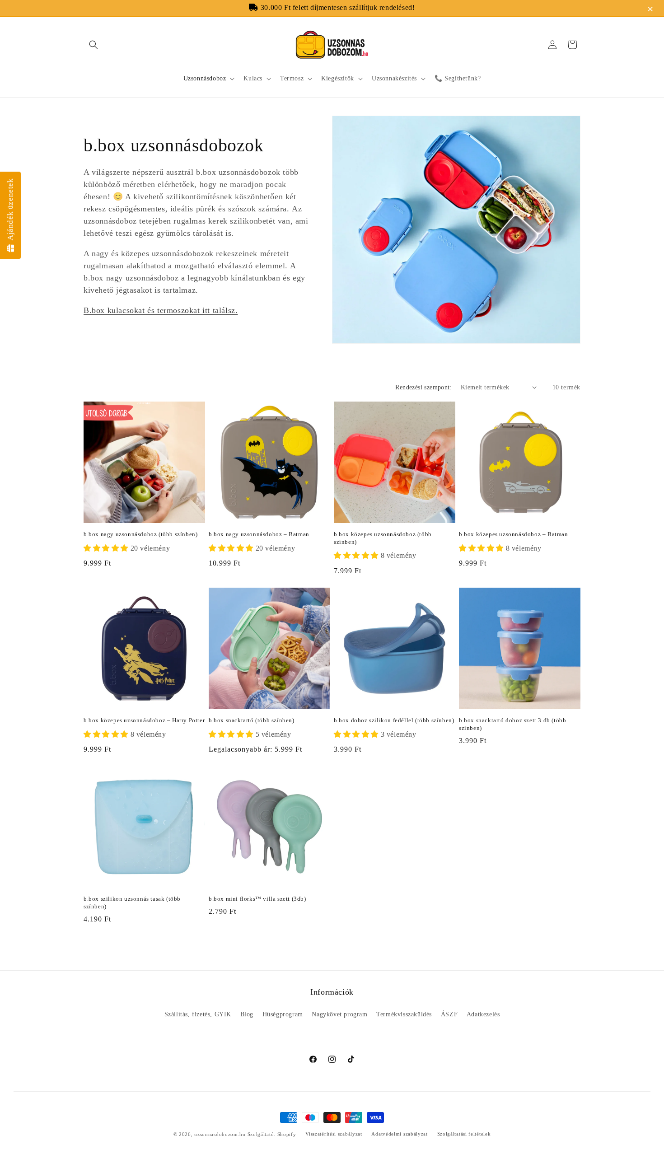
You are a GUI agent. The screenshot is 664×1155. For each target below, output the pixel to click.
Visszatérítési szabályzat (333, 1133)
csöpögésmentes (136, 208)
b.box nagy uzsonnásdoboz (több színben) (140, 534)
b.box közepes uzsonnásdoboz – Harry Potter (144, 720)
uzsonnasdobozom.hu (220, 1134)
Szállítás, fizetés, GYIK (197, 1014)
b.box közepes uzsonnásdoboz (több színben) (383, 538)
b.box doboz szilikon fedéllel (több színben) (394, 720)
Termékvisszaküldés (404, 1014)
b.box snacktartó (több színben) (252, 720)
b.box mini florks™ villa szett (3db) (257, 898)
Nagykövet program (339, 1014)
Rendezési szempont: (423, 387)
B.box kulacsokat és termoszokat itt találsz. (161, 310)
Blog (246, 1014)
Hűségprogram (282, 1014)
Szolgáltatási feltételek (464, 1133)
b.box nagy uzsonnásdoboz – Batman (259, 534)
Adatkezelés (483, 1014)
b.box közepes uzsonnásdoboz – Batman (513, 534)
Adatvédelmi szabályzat (399, 1133)
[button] (651, 10)
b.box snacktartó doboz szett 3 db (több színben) (512, 724)
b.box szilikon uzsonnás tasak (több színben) (132, 902)
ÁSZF (449, 1014)
